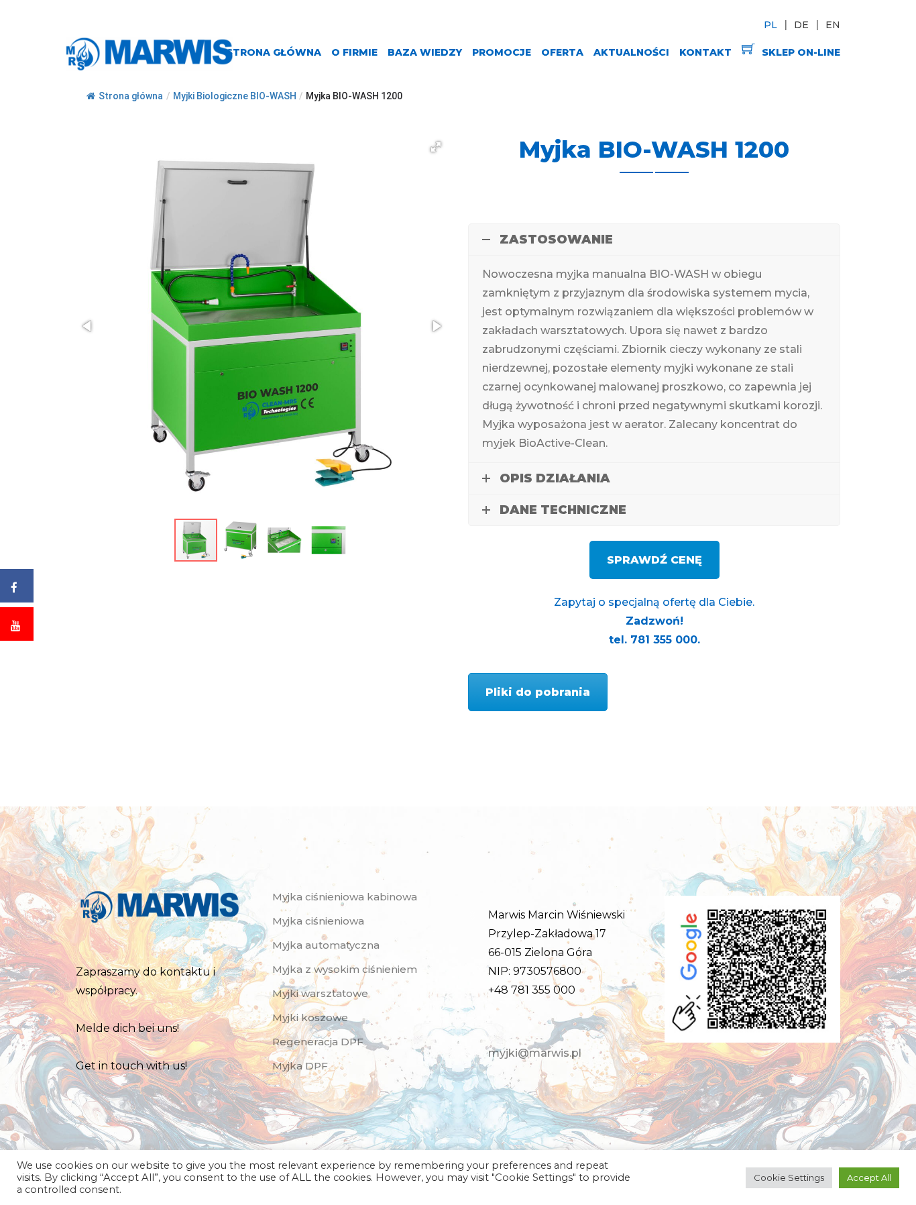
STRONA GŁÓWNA (273, 52)
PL (770, 25)
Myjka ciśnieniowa (318, 920)
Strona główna (131, 96)
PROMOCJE (501, 52)
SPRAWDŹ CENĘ (654, 560)
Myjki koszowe (310, 1017)
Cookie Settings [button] (789, 1177)
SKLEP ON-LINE (801, 52)
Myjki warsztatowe (320, 993)
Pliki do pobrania (537, 692)
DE (801, 25)
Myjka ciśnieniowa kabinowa (344, 896)
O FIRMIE (354, 52)
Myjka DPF (300, 1065)
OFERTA (562, 52)
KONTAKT (705, 52)
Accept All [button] (869, 1177)
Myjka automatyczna (326, 945)
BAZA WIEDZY (425, 52)
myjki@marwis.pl (534, 1053)
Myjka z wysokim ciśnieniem (344, 969)
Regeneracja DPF (317, 1041)
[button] (436, 147)
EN (832, 25)
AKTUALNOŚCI (631, 52)
